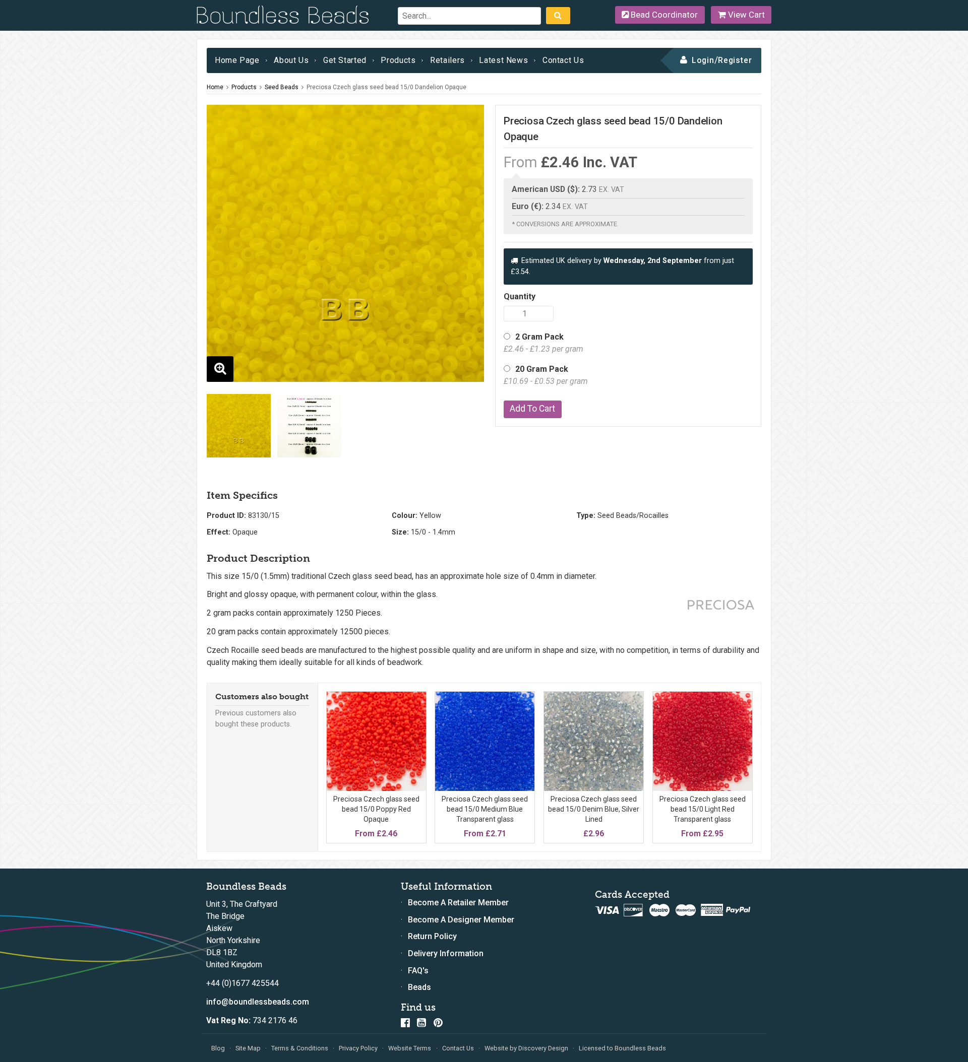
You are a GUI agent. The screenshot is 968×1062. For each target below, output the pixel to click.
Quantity (519, 296)
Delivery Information (445, 953)
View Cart (745, 15)
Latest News (503, 60)
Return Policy (432, 936)
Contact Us (563, 60)
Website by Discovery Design (526, 1048)
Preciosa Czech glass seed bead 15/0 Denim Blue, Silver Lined (593, 809)
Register (735, 60)
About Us (291, 60)
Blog (218, 1048)
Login (703, 60)
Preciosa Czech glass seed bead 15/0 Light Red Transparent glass (702, 809)
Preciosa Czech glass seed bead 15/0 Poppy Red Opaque (376, 809)
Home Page (237, 60)
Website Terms (409, 1048)
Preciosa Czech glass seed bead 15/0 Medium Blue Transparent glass (485, 809)
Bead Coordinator (663, 15)
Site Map (248, 1048)
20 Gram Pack (546, 375)
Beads (419, 987)
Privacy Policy (358, 1048)
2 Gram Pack (543, 343)
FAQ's (418, 970)
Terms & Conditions (299, 1048)
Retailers (447, 60)
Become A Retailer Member (458, 902)
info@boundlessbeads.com (257, 1002)
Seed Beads (281, 87)
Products (398, 60)
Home (215, 87)
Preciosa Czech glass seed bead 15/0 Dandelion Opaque (386, 87)
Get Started (345, 60)
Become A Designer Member (461, 919)
